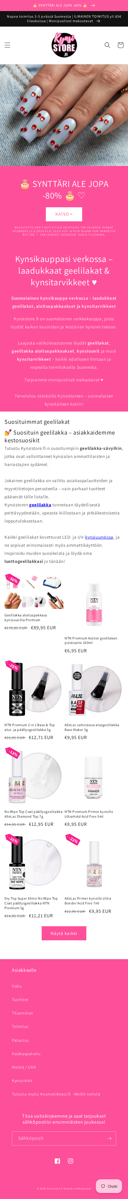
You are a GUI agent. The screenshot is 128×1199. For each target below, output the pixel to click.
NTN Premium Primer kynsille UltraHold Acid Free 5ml (89, 814)
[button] (7, 45)
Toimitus (20, 1026)
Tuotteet (20, 999)
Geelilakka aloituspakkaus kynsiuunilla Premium (25, 617)
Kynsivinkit (22, 1080)
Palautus (20, 1040)
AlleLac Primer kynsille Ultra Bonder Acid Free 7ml (88, 900)
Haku (17, 986)
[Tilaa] (109, 1138)
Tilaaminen (22, 1013)
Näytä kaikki (64, 933)
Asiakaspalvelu (26, 1053)
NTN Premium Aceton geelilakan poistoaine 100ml (91, 640)
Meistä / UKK (24, 1067)
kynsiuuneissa (99, 537)
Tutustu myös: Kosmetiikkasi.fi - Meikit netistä (56, 1094)
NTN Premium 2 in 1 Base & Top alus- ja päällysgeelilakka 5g (29, 727)
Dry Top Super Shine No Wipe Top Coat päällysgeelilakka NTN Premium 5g (31, 903)
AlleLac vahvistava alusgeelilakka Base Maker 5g (92, 727)
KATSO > (64, 214)
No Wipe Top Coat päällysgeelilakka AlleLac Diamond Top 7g (33, 814)
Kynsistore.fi (55, 1188)
